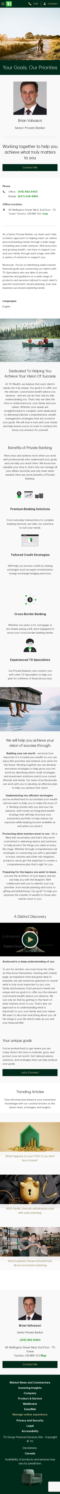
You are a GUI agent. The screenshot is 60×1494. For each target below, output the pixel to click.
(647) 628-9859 (28, 196)
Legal (30, 1426)
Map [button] (43, 1355)
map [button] (45, 214)
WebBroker (30, 1404)
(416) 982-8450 (28, 192)
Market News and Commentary (30, 1382)
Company (30, 1393)
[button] (30, 940)
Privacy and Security (30, 1420)
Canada (30, 1453)
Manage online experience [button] (30, 1414)
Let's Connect (30, 1072)
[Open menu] (6, 3)
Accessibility (30, 1431)
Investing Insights (30, 1388)
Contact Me (30, 167)
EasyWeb (30, 1409)
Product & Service (30, 1398)
